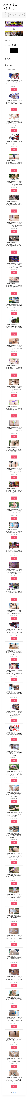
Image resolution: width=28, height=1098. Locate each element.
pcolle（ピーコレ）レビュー (13, 6)
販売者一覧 (9, 14)
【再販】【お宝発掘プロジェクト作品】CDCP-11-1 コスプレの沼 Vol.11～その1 (14, 143)
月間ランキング (21, 14)
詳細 (14, 89)
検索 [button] (25, 14)
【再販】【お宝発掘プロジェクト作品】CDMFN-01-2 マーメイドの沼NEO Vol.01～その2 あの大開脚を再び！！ (14, 612)
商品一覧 (5, 14)
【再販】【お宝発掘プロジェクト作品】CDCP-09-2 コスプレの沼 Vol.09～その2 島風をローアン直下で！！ (14, 733)
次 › (16, 1092)
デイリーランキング (14, 14)
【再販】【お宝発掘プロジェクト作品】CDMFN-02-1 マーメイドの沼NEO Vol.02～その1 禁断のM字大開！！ (14, 531)
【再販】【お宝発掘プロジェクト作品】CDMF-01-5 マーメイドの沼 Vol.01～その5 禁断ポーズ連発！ (14, 1060)
